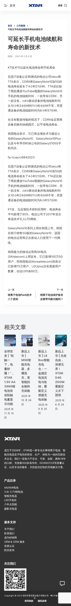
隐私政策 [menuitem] (42, 600)
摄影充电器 (10, 508)
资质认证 (9, 545)
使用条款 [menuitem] (29, 600)
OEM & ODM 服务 (14, 541)
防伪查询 (9, 550)
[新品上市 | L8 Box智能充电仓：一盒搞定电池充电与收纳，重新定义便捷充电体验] (44, 340)
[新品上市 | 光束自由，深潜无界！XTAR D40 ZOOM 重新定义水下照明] (61, 340)
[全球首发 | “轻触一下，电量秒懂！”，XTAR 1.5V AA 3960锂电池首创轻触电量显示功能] (10, 340)
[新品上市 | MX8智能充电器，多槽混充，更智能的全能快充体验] (27, 340)
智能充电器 (10, 495)
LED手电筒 (10, 500)
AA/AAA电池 (11, 487)
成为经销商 (10, 537)
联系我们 (9, 533)
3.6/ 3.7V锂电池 (13, 491)
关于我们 (9, 528)
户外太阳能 (10, 504)
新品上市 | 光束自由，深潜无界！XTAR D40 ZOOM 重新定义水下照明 (60, 373)
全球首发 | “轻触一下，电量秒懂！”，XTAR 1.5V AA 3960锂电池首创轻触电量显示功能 (9, 377)
